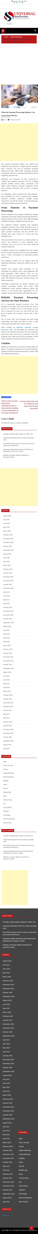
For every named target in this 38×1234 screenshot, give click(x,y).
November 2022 (8, 661)
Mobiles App (7, 792)
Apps (5, 761)
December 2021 (8, 702)
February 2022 (7, 695)
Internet (5, 788)
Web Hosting (7, 822)
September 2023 (8, 622)
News (5, 796)
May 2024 (6, 599)
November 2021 (8, 706)
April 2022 (6, 687)
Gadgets (6, 780)
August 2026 (7, 516)
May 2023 (6, 638)
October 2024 (7, 584)
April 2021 (6, 718)
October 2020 (7, 737)
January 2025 (7, 573)
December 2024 (8, 577)
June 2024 (6, 596)
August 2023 (7, 626)
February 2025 (7, 569)
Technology (6, 815)
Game (5, 784)
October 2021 (7, 710)
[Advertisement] (19, 63)
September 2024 (8, 588)
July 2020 (6, 748)
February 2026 (7, 535)
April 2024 (6, 603)
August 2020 (7, 744)
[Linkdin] (22, 2)
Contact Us (5, 1215)
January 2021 (7, 725)
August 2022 (7, 672)
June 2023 (6, 634)
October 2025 (7, 546)
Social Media (7, 807)
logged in (13, 423)
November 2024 (8, 580)
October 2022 (7, 664)
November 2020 (8, 733)
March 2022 (7, 691)
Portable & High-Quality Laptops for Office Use (18, 434)
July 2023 (6, 630)
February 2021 (7, 722)
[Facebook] (14, 2)
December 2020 (8, 729)
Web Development (9, 819)
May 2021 (6, 714)
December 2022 (8, 657)
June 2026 (6, 523)
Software (6, 811)
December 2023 (8, 611)
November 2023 (8, 615)
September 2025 (8, 550)
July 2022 (6, 676)
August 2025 (7, 554)
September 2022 (8, 668)
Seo (4, 803)
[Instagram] (20, 2)
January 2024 (7, 607)
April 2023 (6, 641)
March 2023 (7, 645)
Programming (7, 800)
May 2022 (6, 683)
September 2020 (8, 741)
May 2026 (6, 527)
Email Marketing (8, 777)
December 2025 (8, 538)
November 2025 (8, 542)
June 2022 (6, 680)
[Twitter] (17, 2)
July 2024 (6, 592)
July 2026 (6, 519)
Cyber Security (8, 765)
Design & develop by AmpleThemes (25, 1230)
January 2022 (7, 699)
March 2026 (7, 531)
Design (5, 769)
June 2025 (6, 557)
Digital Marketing (6, 397)
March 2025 (7, 565)
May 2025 (6, 561)
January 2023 (7, 653)
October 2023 (7, 618)
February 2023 (7, 649)
